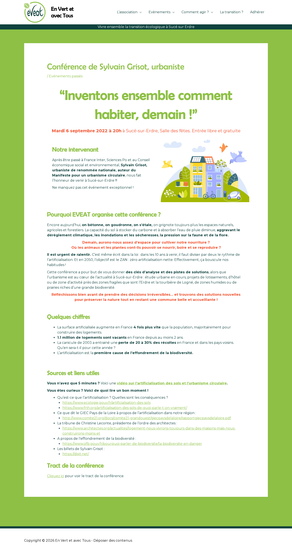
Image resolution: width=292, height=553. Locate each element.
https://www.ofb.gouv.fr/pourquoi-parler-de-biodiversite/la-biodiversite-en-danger (132, 444)
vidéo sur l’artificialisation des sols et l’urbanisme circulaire (172, 383)
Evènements (159, 12)
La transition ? (231, 12)
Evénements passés (66, 76)
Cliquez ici (55, 476)
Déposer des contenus (112, 540)
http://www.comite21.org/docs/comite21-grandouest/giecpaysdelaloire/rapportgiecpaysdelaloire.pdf (146, 418)
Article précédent (42, 508)
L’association (127, 12)
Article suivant (253, 508)
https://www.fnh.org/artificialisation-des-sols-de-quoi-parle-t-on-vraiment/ (124, 408)
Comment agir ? (195, 12)
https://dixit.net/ (75, 454)
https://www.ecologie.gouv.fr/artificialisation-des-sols (106, 403)
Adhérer (257, 12)
